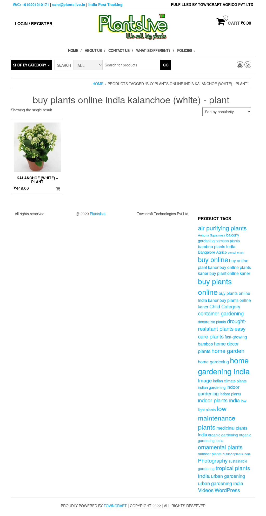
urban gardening (228, 475)
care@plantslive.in (68, 4)
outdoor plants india (237, 454)
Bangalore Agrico (212, 252)
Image (205, 380)
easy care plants (221, 332)
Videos (206, 490)
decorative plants (212, 321)
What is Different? (153, 50)
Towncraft (115, 505)
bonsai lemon (236, 252)
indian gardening (211, 387)
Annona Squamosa (211, 235)
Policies (185, 50)
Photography (213, 460)
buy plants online (215, 286)
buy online (213, 259)
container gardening (221, 313)
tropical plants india (224, 471)
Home (73, 50)
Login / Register (33, 23)
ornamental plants (220, 447)
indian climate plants (230, 380)
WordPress (227, 490)
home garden (227, 351)
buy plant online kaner (229, 273)
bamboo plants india (216, 246)
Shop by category (29, 64)
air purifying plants (222, 227)
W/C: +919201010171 (31, 4)
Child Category (224, 306)
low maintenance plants (216, 417)
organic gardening (223, 434)
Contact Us (118, 50)
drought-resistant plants (222, 324)
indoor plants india (219, 400)
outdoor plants (210, 453)
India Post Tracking (105, 4)
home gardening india (224, 365)
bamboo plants (228, 240)
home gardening (213, 361)
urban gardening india (220, 483)
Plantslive (97, 213)
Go (166, 64)
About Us (93, 50)
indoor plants (230, 393)
